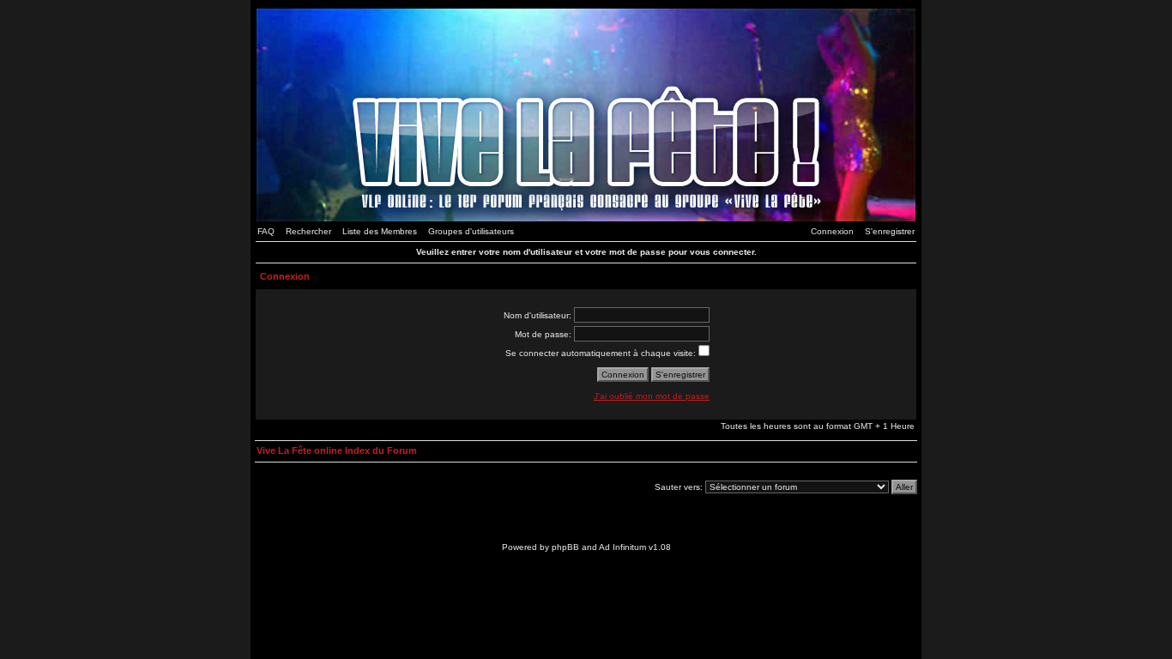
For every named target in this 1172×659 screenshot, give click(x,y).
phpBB (565, 547)
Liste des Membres (379, 231)
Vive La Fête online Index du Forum (337, 450)
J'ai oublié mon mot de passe (652, 396)
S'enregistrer (890, 231)
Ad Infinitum (622, 547)
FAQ (266, 231)
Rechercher (308, 231)
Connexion (832, 231)
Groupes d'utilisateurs (471, 231)
